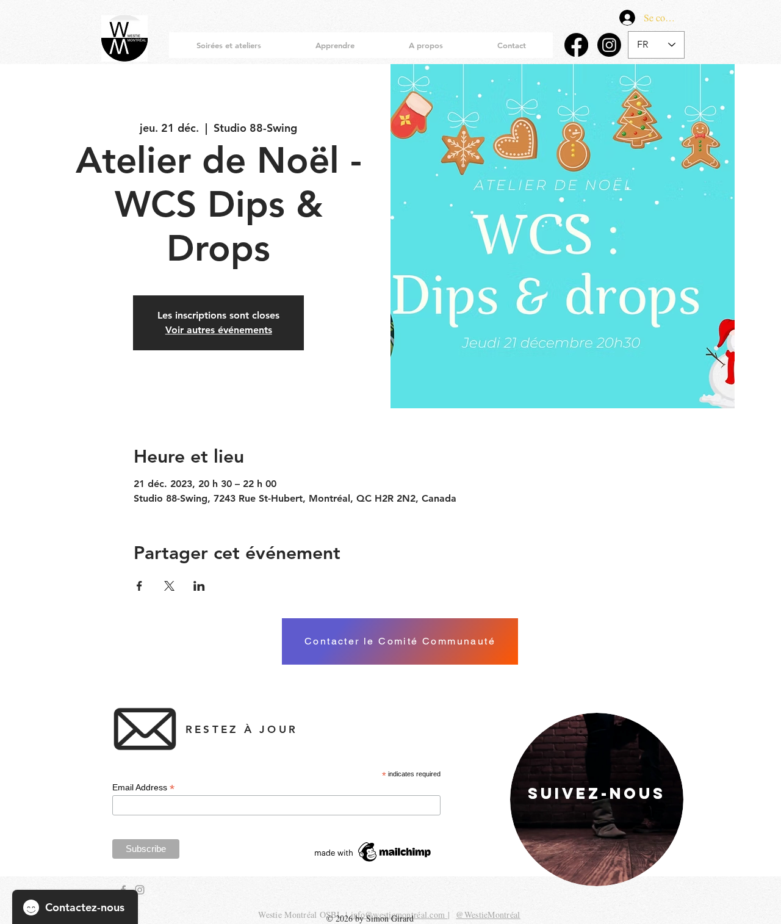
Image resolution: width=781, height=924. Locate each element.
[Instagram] (609, 45)
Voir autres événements (218, 330)
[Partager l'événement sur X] (169, 586)
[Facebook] (576, 45)
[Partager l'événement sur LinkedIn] (199, 586)
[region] (596, 799)
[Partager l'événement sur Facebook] (139, 586)
